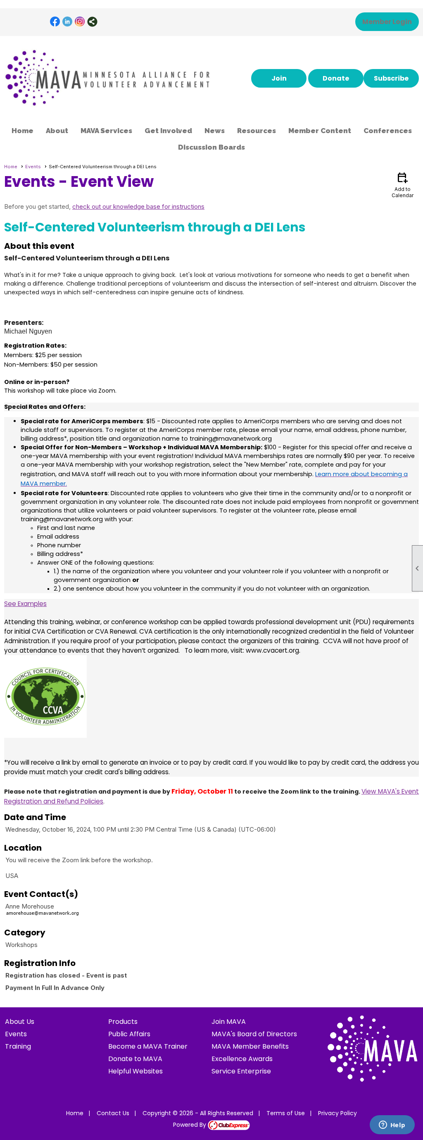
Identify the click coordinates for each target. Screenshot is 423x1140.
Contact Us (113, 1113)
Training (18, 1046)
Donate (336, 78)
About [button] (57, 130)
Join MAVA (229, 1021)
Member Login (387, 21)
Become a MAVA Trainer (148, 1046)
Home (22, 130)
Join (279, 78)
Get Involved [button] (168, 130)
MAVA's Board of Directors (254, 1034)
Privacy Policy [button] (337, 1113)
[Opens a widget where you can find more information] (392, 1125)
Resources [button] (256, 130)
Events (33, 166)
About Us (19, 1021)
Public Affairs (129, 1034)
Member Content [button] (319, 130)
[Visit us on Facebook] (55, 22)
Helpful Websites (135, 1071)
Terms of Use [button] (285, 1113)
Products (123, 1021)
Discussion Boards (211, 147)
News (214, 130)
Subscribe (391, 78)
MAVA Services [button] (106, 130)
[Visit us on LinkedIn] (67, 22)
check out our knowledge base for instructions (138, 206)
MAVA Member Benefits (250, 1046)
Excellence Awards (242, 1059)
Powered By (190, 1125)
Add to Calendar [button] (402, 184)
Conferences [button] (388, 130)
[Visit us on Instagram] (80, 22)
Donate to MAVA (135, 1059)
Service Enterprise (241, 1071)
